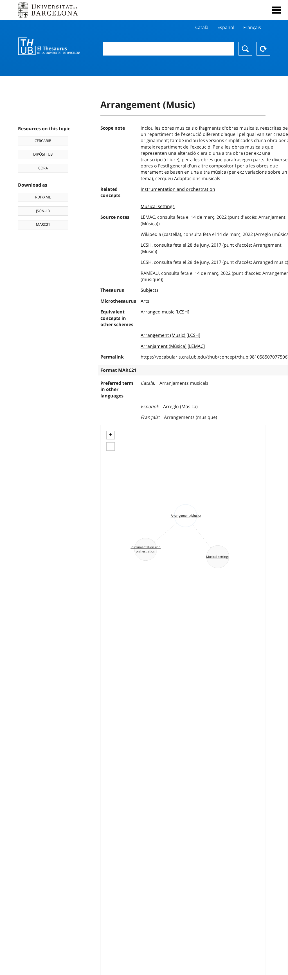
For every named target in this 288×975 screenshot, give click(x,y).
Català (201, 27)
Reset (263, 49)
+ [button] (110, 434)
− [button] (110, 446)
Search (245, 49)
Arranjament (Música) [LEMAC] (173, 346)
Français (252, 27)
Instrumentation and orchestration (178, 189)
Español (225, 27)
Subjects (150, 290)
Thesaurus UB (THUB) (49, 46)
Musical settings (158, 206)
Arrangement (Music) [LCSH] (170, 335)
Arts (145, 301)
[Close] (277, 10)
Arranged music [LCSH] (165, 312)
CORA (43, 168)
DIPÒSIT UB (43, 154)
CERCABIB (43, 140)
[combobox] (168, 49)
